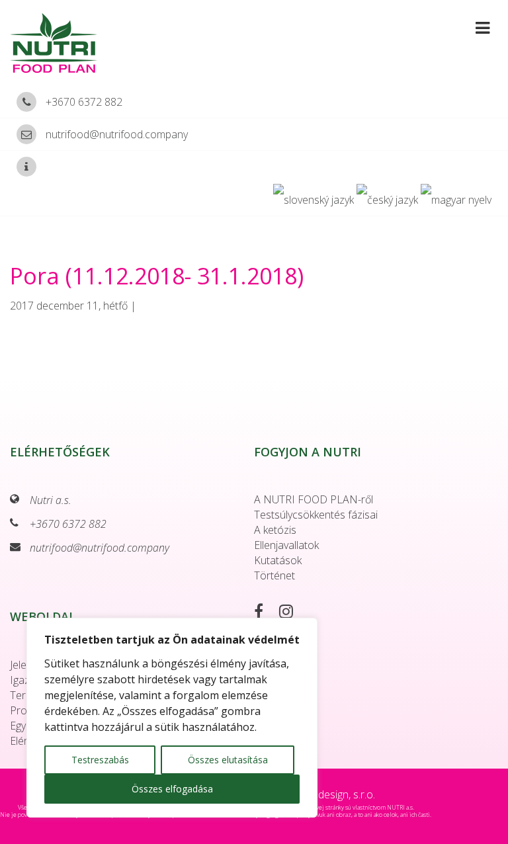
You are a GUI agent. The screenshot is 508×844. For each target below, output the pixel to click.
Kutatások (278, 560)
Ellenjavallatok (286, 545)
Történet (274, 575)
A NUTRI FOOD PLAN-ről (313, 499)
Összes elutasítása (228, 759)
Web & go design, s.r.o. (322, 794)
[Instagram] (292, 613)
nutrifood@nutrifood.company (117, 134)
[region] (172, 718)
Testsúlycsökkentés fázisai (316, 514)
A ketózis (275, 530)
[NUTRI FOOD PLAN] (107, 43)
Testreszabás (100, 759)
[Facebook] (265, 613)
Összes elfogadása (172, 788)
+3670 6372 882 (84, 102)
